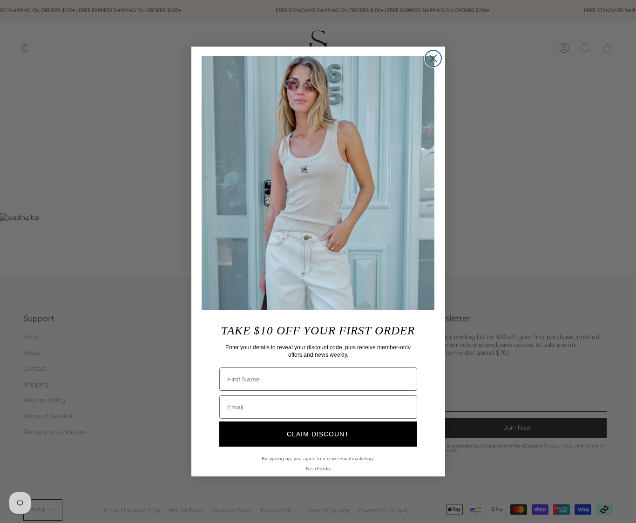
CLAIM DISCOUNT (318, 434)
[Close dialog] (433, 58)
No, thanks (318, 469)
